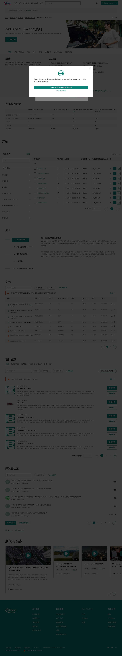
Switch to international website (61, 87)
